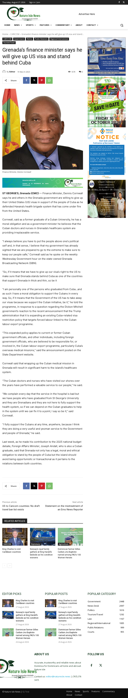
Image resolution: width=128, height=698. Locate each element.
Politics (29, 39)
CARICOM (14, 34)
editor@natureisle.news (58, 676)
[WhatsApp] (49, 80)
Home (5, 34)
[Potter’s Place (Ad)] (107, 74)
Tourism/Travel (9, 42)
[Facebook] (119, 2)
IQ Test (25, 691)
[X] (124, 2)
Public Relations (41, 39)
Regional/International (59, 39)
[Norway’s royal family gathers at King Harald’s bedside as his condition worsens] (42, 537)
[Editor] (4, 71)
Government (19, 39)
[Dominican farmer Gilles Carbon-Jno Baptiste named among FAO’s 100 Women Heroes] (70, 537)
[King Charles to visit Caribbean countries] (15, 537)
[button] (122, 25)
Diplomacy (35, 544)
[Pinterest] (41, 80)
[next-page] (10, 565)
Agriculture (63, 544)
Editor (12, 71)
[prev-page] (4, 565)
